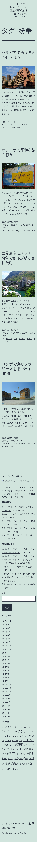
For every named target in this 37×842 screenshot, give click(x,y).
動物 (26, 749)
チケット (9, 338)
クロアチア (15, 333)
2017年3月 (6, 635)
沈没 (5, 758)
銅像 (24, 763)
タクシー (13, 731)
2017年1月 (6, 642)
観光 (33, 231)
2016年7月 (6, 660)
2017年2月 (6, 639)
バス (7, 127)
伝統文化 (11, 749)
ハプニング (10, 231)
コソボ (13, 441)
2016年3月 (6, 674)
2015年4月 (6, 713)
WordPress (24, 833)
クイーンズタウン (25, 727)
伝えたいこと (20, 231)
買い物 (18, 764)
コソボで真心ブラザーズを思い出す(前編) (17, 369)
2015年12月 (6, 685)
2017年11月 (6, 621)
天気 (14, 753)
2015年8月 (6, 699)
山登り (22, 753)
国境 (28, 444)
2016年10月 (6, 653)
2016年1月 (6, 681)
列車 (20, 749)
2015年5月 (6, 709)
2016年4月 (6, 670)
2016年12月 (6, 646)
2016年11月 (6, 649)
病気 (21, 758)
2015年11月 (6, 688)
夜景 (9, 753)
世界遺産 (22, 338)
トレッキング (12, 736)
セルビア (14, 125)
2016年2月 (6, 677)
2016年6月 (6, 663)
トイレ (4, 736)
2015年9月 (6, 695)
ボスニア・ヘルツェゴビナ (20, 225)
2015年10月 (6, 692)
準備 (9, 758)
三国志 (25, 740)
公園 (16, 749)
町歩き (13, 127)
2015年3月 (6, 716)
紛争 (18, 127)
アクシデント (12, 727)
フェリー (8, 740)
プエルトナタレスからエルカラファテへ (18, 514)
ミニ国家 (15, 740)
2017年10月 (6, 624)
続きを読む (22, 214)
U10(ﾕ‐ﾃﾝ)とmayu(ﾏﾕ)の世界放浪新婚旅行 (18, 7)
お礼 (3, 727)
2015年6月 (6, 706)
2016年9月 (6, 656)
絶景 (7, 763)
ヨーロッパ (23, 125)
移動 (26, 758)
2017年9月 (6, 628)
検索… (4, 593)
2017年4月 (6, 632)
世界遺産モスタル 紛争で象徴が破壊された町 (18, 258)
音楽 (27, 764)
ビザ (3, 740)
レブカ (20, 740)
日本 (27, 754)
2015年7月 (6, 702)
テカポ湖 (31, 732)
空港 (31, 758)
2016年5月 (6, 667)
